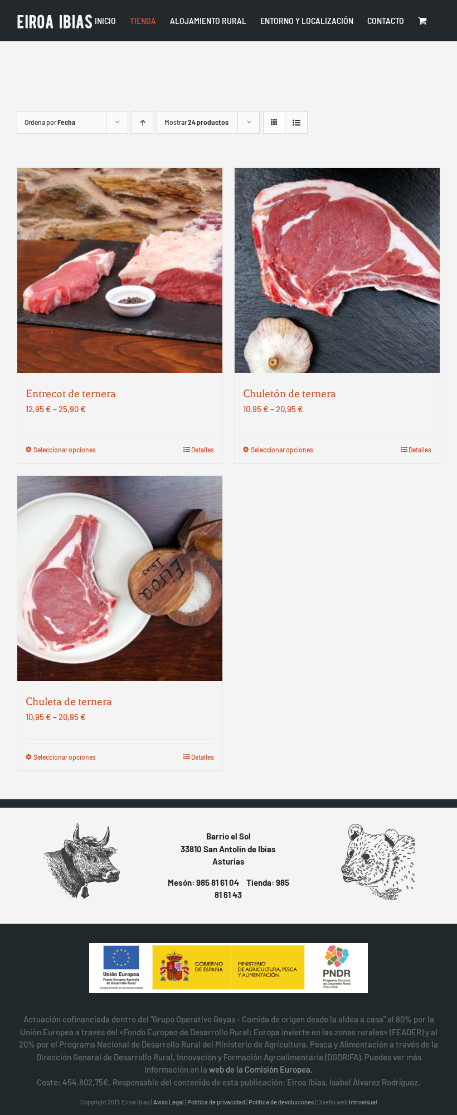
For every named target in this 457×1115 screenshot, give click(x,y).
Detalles (202, 449)
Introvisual (363, 1102)
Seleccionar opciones (64, 449)
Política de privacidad (216, 1102)
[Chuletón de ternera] (337, 270)
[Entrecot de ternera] (119, 270)
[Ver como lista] (296, 122)
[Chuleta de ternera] (119, 578)
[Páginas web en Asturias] (228, 968)
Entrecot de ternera (71, 393)
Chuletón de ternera (289, 393)
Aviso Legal (168, 1102)
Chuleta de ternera (69, 701)
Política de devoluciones (281, 1102)
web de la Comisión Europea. (261, 1069)
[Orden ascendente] (142, 122)
